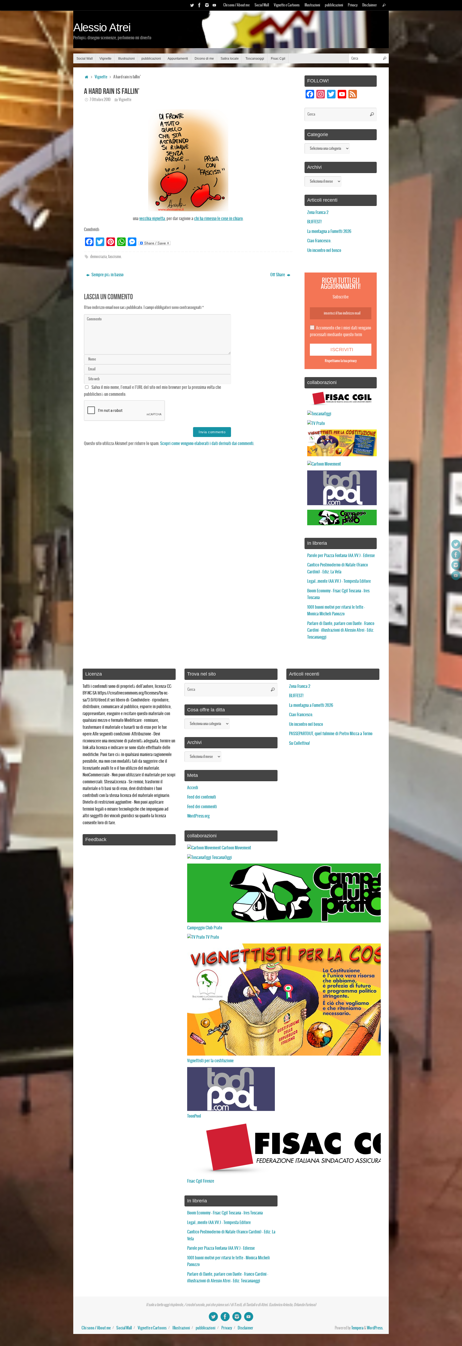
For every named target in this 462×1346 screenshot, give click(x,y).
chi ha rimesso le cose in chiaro (218, 218)
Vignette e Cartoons (287, 5)
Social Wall (262, 5)
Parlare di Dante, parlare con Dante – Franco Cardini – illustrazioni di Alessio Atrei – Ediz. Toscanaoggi (340, 630)
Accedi (192, 787)
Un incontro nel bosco (324, 250)
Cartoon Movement (236, 848)
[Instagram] (207, 5)
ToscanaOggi (221, 857)
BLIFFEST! (314, 222)
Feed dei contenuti (201, 797)
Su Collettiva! (299, 743)
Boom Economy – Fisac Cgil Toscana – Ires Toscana (225, 1213)
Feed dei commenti (202, 806)
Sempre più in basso (107, 275)
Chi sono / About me (236, 5)
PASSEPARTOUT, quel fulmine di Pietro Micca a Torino (330, 733)
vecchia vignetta (152, 218)
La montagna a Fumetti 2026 (329, 231)
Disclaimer (369, 5)
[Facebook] (199, 5)
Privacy (352, 5)
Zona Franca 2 (317, 212)
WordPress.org (198, 816)
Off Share (278, 275)
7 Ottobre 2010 (100, 100)
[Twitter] (192, 5)
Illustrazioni (312, 5)
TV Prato (212, 937)
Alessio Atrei (101, 27)
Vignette (101, 77)
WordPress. (375, 1328)
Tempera (357, 1328)
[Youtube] (214, 5)
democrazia (98, 257)
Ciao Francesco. (319, 241)
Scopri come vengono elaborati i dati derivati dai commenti (206, 443)
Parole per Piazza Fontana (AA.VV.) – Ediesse (341, 555)
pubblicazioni (334, 5)
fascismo (114, 257)
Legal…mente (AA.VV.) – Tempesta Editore (339, 581)
